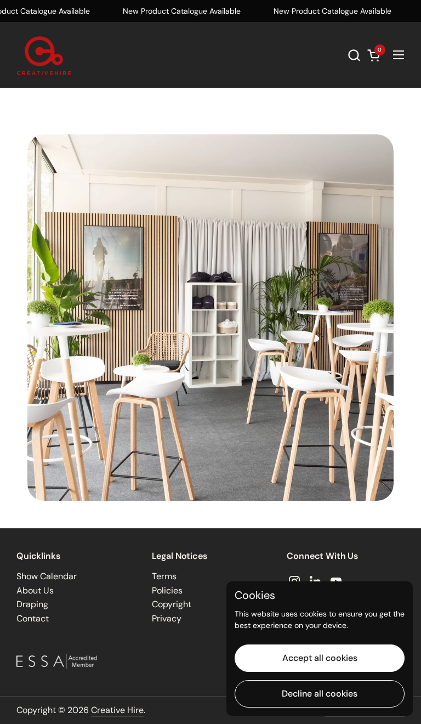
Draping (32, 604)
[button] (354, 55)
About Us (35, 590)
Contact (32, 618)
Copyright (171, 604)
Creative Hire (117, 710)
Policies (167, 590)
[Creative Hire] (43, 54)
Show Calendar (46, 576)
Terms (164, 576)
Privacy (166, 618)
